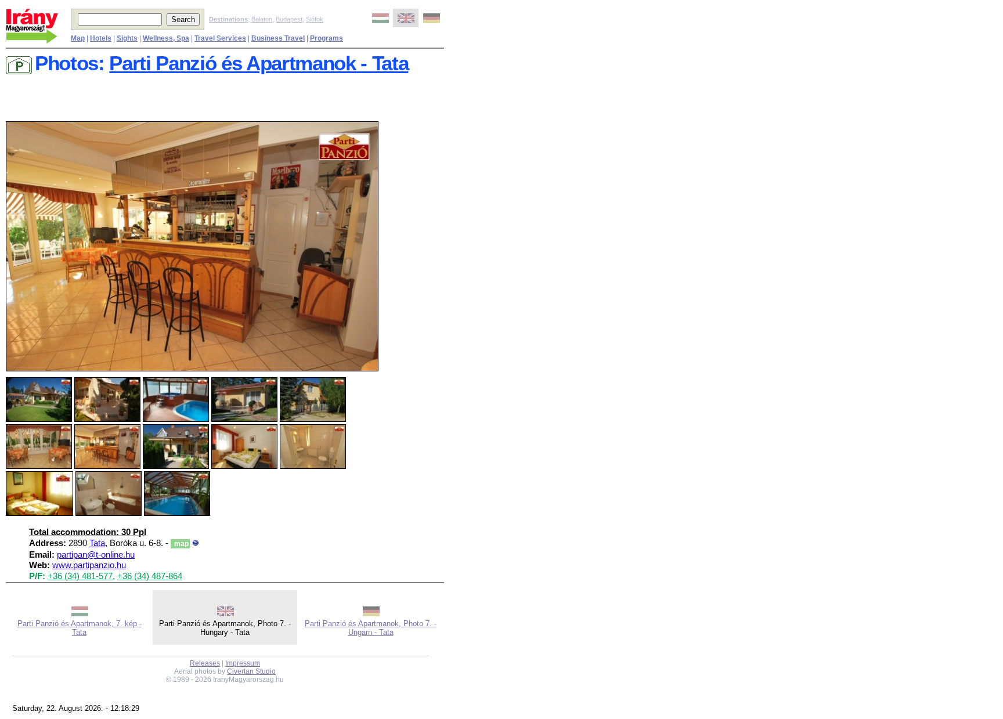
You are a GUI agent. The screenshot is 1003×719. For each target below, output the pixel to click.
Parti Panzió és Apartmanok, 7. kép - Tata (79, 628)
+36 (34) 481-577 (80, 576)
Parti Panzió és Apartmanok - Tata (258, 63)
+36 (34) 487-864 (149, 576)
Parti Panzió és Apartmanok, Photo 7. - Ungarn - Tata (370, 628)
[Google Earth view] (195, 543)
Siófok (314, 19)
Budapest (289, 19)
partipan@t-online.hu (96, 554)
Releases (205, 663)
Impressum (242, 663)
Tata (97, 543)
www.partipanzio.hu (89, 565)
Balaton (261, 19)
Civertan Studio (251, 671)
